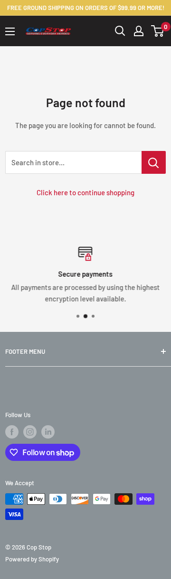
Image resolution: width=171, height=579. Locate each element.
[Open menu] (10, 31)
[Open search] (120, 31)
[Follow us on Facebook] (12, 432)
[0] (158, 31)
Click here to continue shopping (85, 192)
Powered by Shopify (32, 559)
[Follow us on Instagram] (30, 432)
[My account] (138, 31)
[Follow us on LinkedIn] (48, 432)
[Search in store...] (154, 162)
